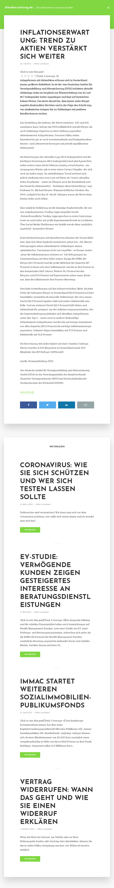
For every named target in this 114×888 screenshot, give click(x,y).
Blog (59, 7)
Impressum (82, 7)
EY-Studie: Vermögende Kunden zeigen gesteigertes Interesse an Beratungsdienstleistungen (55, 581)
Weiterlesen (30, 530)
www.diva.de (27, 392)
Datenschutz (97, 7)
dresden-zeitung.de (19, 7)
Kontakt (69, 7)
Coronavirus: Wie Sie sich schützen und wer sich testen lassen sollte (54, 481)
